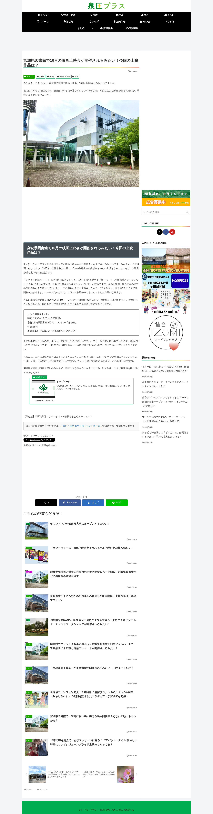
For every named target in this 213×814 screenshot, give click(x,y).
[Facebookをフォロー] (166, 232)
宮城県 (51, 77)
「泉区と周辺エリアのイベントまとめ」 (81, 426)
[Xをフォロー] (160, 232)
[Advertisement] (106, 40)
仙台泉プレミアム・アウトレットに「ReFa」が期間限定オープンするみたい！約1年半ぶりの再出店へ (166, 401)
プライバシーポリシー (89, 810)
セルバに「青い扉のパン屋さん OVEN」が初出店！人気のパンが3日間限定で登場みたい (165, 368)
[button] (187, 212)
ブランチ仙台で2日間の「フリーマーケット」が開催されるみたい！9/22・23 (163, 419)
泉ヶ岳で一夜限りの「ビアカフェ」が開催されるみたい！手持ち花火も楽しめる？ (165, 434)
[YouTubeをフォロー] (172, 232)
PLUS (107, 810)
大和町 (41, 77)
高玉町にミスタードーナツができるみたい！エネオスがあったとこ (165, 384)
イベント (30, 77)
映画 (76, 77)
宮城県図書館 (64, 77)
